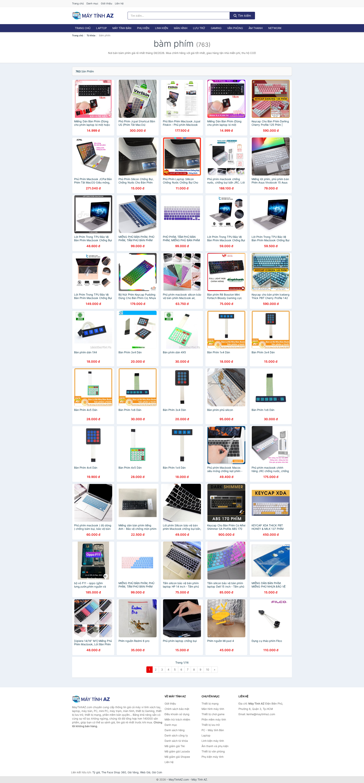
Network (275, 28)
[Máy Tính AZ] (91, 699)
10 (207, 669)
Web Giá (145, 772)
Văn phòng (235, 28)
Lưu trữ (199, 28)
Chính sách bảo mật (177, 708)
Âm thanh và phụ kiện (215, 746)
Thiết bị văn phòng (213, 751)
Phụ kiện (143, 28)
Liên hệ (119, 3)
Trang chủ (78, 3)
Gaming (216, 28)
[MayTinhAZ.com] (93, 15)
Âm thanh (256, 28)
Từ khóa (91, 35)
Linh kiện (161, 28)
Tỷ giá (96, 772)
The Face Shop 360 (113, 772)
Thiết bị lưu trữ (211, 724)
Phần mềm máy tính (214, 719)
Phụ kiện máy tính (213, 756)
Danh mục (92, 3)
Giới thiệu (106, 3)
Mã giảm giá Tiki (175, 746)
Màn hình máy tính (213, 708)
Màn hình (180, 28)
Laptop (101, 28)
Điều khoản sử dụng (177, 714)
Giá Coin (157, 772)
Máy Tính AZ (199, 779)
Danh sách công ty (176, 735)
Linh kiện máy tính (213, 740)
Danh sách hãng (175, 730)
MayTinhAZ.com (179, 779)
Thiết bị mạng (210, 703)
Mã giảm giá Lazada (177, 751)
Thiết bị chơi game (213, 714)
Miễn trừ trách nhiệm (177, 719)
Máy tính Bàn (121, 28)
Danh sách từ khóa (176, 740)
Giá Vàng (133, 772)
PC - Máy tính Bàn (213, 730)
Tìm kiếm (244, 15)
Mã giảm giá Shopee (177, 756)
